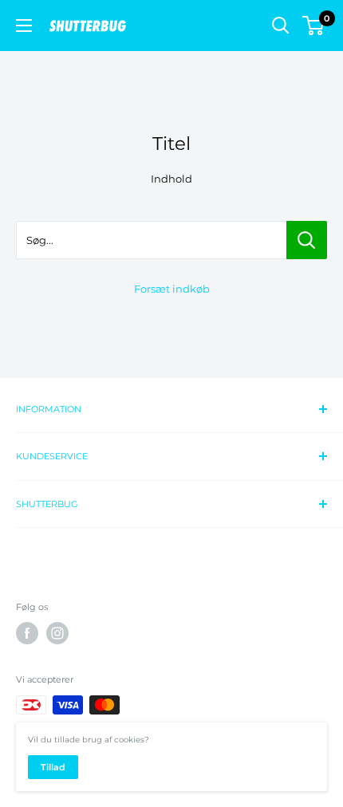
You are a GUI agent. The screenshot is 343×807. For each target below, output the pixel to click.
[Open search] (281, 25)
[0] (314, 25)
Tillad (53, 767)
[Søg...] (306, 240)
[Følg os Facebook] (27, 633)
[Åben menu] (24, 25)
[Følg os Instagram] (57, 633)
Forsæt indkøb (172, 288)
